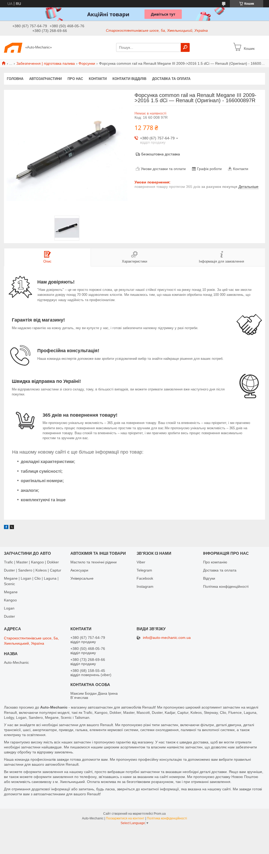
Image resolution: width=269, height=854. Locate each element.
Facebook (145, 578)
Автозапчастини (45, 79)
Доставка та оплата (171, 79)
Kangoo (10, 600)
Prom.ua (160, 813)
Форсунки (87, 63)
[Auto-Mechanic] (13, 47)
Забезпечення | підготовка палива (45, 63)
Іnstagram (145, 586)
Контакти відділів (129, 79)
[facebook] (6, 528)
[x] (12, 528)
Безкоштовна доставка (160, 154)
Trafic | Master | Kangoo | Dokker (31, 562)
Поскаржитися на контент (125, 818)
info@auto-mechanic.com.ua (167, 638)
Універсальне (82, 578)
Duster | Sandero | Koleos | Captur (32, 570)
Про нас (75, 79)
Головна (15, 79)
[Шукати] (185, 47)
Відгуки (209, 578)
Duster (9, 616)
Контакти (98, 79)
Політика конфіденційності (226, 586)
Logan (9, 608)
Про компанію (215, 562)
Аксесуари (79, 570)
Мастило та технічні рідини (93, 562)
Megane (11, 592)
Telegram (144, 570)
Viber (141, 562)
